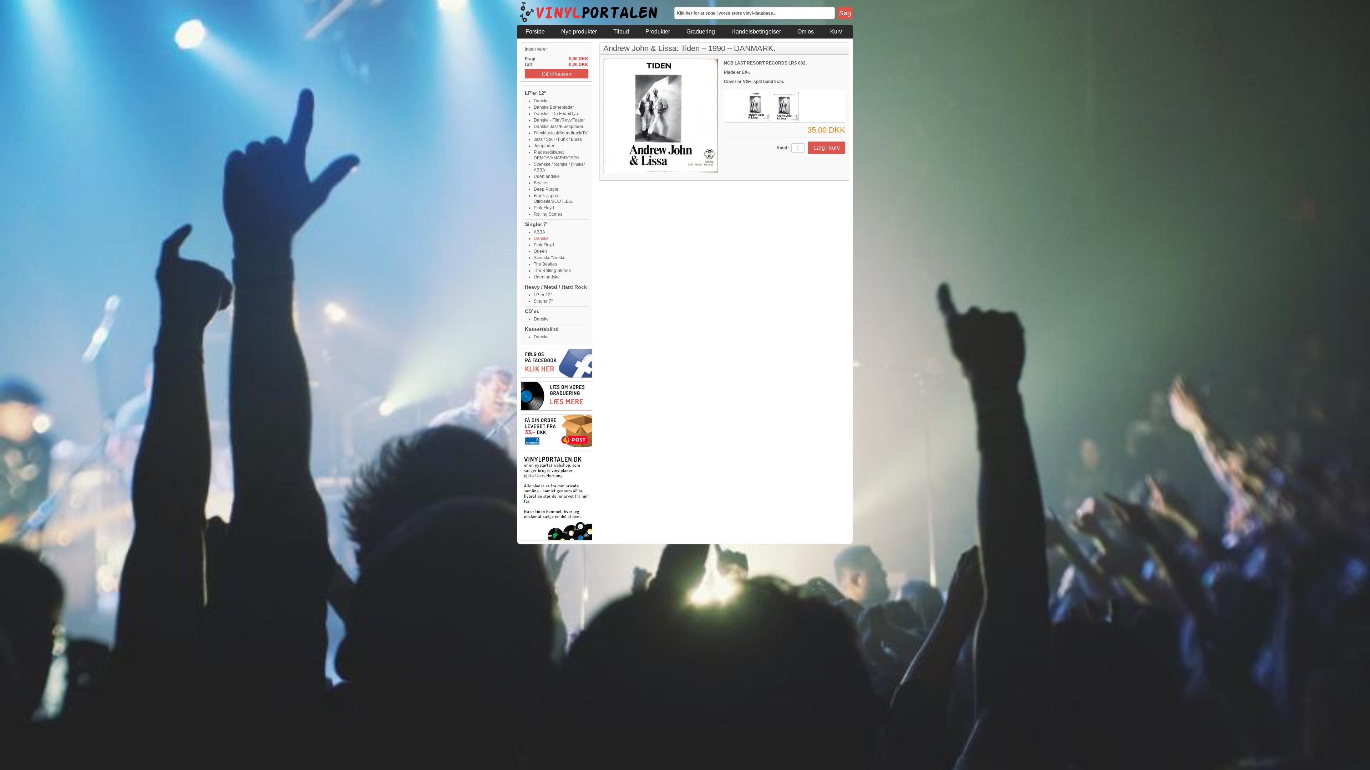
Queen (540, 251)
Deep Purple (546, 189)
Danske (541, 100)
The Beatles (545, 264)
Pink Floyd (544, 207)
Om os (805, 32)
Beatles (541, 182)
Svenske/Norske (549, 257)
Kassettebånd (542, 329)
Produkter (657, 32)
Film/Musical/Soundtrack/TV (561, 132)
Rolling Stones (548, 214)
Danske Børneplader (554, 107)
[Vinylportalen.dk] (588, 12)
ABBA (539, 232)
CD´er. (532, 311)
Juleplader (544, 145)
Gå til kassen (556, 74)
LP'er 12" (536, 93)
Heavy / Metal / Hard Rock (556, 287)
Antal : (783, 147)
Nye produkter (579, 32)
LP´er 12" (543, 294)
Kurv (836, 32)
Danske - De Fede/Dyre (556, 113)
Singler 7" (537, 224)
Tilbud (621, 32)
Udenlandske (547, 176)
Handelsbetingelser (756, 32)
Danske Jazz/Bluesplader (558, 126)
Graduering (700, 32)
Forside (535, 32)
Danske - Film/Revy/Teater (559, 120)
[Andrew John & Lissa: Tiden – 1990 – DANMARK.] (756, 106)
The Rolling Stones (552, 270)
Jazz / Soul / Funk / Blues (558, 139)
